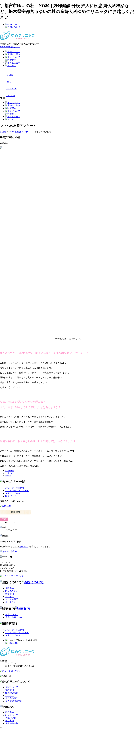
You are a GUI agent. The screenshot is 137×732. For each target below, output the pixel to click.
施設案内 (9, 588)
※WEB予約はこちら (10, 47)
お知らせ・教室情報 (14, 488)
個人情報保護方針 (13, 701)
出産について (11, 614)
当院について (11, 687)
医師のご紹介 (11, 591)
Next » (8, 476)
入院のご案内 (11, 718)
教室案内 (9, 594)
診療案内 (9, 712)
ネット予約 (10, 602)
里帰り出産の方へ (13, 617)
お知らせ (23, 546)
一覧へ (8, 473)
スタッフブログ (12, 493)
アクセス (9, 596)
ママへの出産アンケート (17, 490)
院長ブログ (10, 496)
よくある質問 (11, 599)
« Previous (9, 470)
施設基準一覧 (11, 723)
